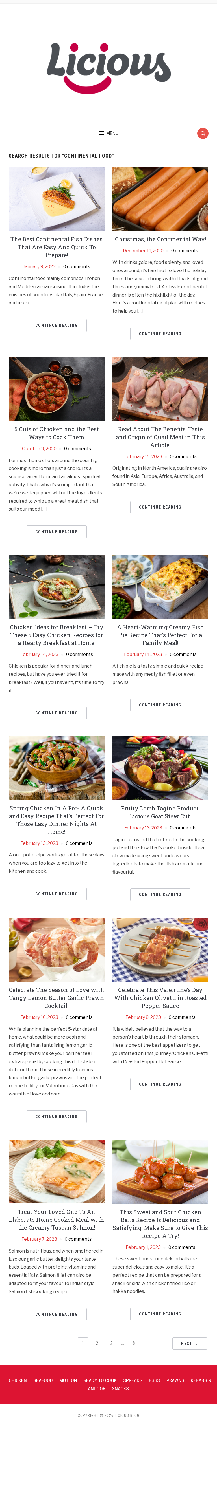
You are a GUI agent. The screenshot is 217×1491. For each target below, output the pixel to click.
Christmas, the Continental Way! (160, 239)
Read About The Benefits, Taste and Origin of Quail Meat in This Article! (160, 437)
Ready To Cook (100, 1380)
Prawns (175, 1380)
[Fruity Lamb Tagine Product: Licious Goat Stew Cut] (160, 767)
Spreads (132, 1380)
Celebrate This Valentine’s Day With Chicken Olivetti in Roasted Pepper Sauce (160, 997)
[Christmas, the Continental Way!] (160, 198)
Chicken (18, 1380)
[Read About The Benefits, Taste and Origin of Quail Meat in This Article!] (160, 388)
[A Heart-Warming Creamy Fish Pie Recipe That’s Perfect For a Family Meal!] (160, 586)
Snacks (120, 1388)
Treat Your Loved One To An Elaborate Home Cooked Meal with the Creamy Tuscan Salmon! (56, 1219)
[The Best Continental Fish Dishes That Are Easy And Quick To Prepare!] (57, 198)
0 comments (76, 266)
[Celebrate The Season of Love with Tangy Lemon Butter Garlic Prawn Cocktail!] (57, 949)
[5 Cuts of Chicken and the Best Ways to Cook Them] (57, 388)
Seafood (43, 1380)
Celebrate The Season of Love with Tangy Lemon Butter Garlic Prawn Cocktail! (56, 997)
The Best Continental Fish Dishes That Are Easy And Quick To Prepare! (56, 247)
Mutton (68, 1380)
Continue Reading (56, 325)
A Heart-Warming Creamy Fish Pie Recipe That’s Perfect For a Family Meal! (160, 634)
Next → (189, 1343)
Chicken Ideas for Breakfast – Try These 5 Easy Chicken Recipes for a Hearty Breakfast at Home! (56, 634)
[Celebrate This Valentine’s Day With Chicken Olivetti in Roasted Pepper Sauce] (160, 949)
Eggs (154, 1380)
